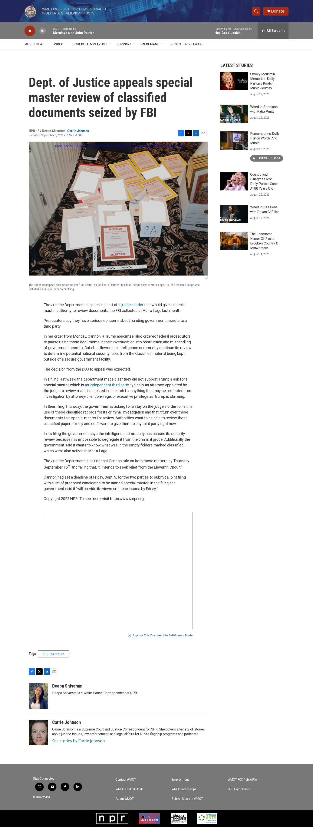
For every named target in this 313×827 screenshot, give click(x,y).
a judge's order (130, 305)
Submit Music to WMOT (187, 798)
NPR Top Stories (54, 654)
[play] (29, 30)
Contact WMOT (126, 779)
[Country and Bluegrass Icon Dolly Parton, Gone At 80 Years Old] (234, 181)
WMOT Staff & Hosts (130, 789)
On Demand (150, 44)
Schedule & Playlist (90, 44)
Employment (180, 779)
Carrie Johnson (78, 131)
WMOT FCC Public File (242, 779)
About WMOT (125, 798)
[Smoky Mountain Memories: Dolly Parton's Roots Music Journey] (234, 81)
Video (58, 44)
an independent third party (107, 385)
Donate (277, 11)
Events (175, 44)
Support (123, 44)
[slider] (49, 30)
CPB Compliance (239, 789)
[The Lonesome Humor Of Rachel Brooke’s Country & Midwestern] (234, 241)
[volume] (42, 31)
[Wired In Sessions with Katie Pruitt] (234, 114)
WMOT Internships (184, 789)
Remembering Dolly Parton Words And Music (265, 138)
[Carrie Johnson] (38, 732)
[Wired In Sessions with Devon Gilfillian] (234, 214)
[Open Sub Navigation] (48, 44)
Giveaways (194, 44)
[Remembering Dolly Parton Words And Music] (234, 140)
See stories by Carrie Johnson (78, 740)
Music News (34, 44)
